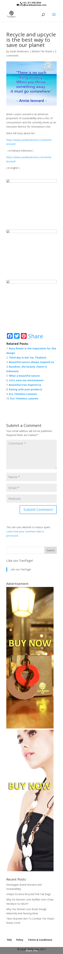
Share (35, 336)
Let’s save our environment (26, 380)
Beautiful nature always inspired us (31, 362)
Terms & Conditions (40, 939)
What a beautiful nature (24, 375)
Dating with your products (25, 389)
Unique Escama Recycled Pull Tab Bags (28, 894)
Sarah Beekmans (19, 51)
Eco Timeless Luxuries (23, 394)
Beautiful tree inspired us (25, 384)
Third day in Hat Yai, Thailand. (28, 357)
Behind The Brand (42, 51)
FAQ (9, 939)
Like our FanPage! (19, 560)
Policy (19, 939)
